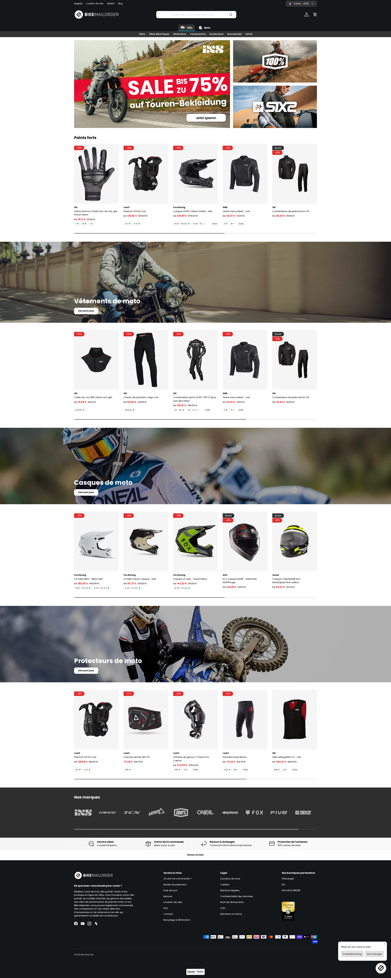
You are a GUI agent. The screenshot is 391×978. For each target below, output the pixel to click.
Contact (168, 913)
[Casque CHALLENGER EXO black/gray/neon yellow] (294, 541)
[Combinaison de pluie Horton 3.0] (294, 173)
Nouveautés (234, 34)
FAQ (165, 908)
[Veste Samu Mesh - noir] (245, 173)
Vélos (142, 34)
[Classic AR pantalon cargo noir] (146, 360)
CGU (222, 908)
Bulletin (111, 3)
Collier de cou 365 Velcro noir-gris (93, 397)
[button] (315, 14)
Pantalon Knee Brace (235, 757)
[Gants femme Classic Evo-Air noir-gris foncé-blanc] (96, 173)
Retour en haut (195, 854)
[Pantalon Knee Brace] (245, 719)
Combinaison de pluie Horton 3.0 (290, 211)
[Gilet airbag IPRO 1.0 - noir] (294, 719)
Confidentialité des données (236, 896)
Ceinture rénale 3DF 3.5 (137, 757)
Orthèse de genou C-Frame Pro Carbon (191, 758)
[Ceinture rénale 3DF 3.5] (146, 719)
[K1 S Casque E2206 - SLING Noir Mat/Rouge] (245, 541)
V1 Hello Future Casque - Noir (140, 579)
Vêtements (179, 34)
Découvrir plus (86, 310)
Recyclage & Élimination (176, 919)
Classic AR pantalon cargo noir (141, 397)
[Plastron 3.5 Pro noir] (146, 173)
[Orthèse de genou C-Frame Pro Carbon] (195, 719)
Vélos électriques (159, 34)
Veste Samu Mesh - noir (236, 211)
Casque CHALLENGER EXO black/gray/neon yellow (286, 580)
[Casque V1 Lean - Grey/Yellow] (195, 541)
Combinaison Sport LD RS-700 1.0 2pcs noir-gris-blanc (194, 399)
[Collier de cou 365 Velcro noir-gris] (96, 360)
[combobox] (196, 14)
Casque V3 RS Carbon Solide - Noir (192, 211)
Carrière (224, 884)
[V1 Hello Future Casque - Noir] (146, 541)
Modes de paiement (175, 884)
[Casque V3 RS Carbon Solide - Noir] (195, 173)
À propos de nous (230, 878)
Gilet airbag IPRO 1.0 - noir (286, 757)
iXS (283, 884)
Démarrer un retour (231, 913)
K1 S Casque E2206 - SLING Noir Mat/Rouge (240, 580)
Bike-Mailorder (87, 954)
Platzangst (288, 878)
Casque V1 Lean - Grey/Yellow (190, 579)
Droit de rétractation (232, 902)
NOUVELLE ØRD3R (291, 890)
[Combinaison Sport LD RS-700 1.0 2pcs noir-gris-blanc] (195, 360)
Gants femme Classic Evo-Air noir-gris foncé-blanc (95, 213)
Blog (120, 3)
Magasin (78, 3)
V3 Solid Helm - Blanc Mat (88, 579)
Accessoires (216, 34)
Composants (198, 34)
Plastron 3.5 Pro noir (135, 211)
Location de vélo (95, 3)
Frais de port (170, 890)
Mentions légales (229, 890)
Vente (248, 34)
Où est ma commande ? (177, 878)
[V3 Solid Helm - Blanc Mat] (96, 541)
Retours (167, 896)
